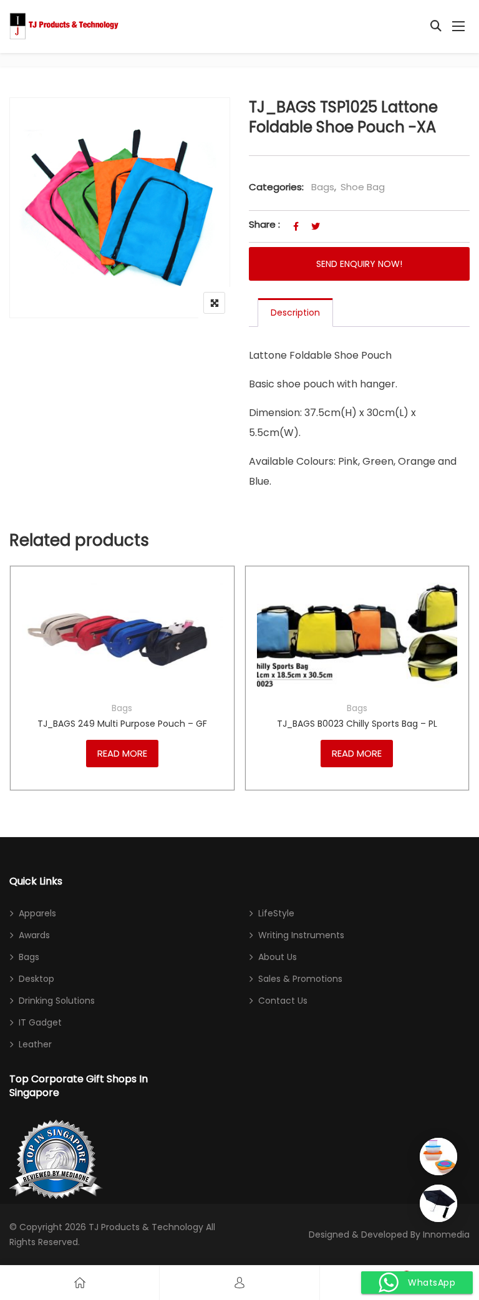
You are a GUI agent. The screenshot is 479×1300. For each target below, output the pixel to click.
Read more (122, 753)
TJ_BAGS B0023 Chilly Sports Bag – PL (357, 723)
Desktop (36, 979)
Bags (322, 186)
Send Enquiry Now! (359, 264)
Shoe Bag (363, 186)
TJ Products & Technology (146, 1227)
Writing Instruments (301, 935)
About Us (277, 957)
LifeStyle (276, 913)
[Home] (80, 1283)
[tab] (295, 312)
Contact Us (282, 1000)
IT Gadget (40, 1022)
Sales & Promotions (300, 979)
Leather (35, 1044)
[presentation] (18, 697)
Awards (34, 935)
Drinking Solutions (57, 1000)
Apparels (37, 913)
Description (295, 312)
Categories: (276, 186)
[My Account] (239, 1283)
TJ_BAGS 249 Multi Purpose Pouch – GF (122, 723)
